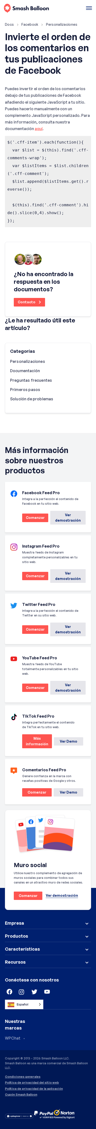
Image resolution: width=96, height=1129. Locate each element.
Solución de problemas (31, 398)
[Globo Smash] (26, 8)
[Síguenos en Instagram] (22, 992)
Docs (9, 24)
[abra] (89, 8)
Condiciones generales (22, 1077)
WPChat (12, 1038)
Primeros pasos (25, 389)
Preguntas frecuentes (31, 380)
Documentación (25, 370)
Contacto (27, 302)
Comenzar (33, 518)
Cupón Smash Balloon (21, 1094)
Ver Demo (68, 741)
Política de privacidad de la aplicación (34, 1089)
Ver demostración (68, 517)
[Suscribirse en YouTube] (47, 992)
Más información (35, 742)
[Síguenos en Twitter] (34, 992)
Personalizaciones (62, 24)
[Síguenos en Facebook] (9, 992)
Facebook (29, 24)
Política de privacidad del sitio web (32, 1082)
